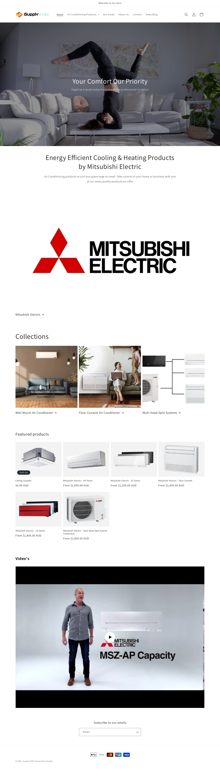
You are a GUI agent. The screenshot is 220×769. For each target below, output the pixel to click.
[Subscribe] (137, 732)
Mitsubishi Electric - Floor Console (175, 480)
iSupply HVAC (29, 761)
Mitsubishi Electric (27, 314)
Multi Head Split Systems (159, 413)
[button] (83, 14)
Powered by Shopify (44, 761)
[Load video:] (110, 637)
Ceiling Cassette (23, 480)
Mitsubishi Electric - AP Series (78, 480)
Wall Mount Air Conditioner (34, 413)
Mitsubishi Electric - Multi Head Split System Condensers (85, 532)
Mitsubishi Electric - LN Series (30, 530)
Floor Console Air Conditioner (99, 413)
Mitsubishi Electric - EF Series (125, 480)
